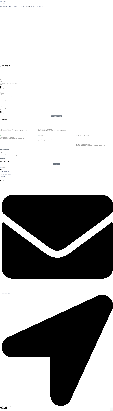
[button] (6, 6)
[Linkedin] (1, 408)
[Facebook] (6, 408)
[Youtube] (3, 408)
